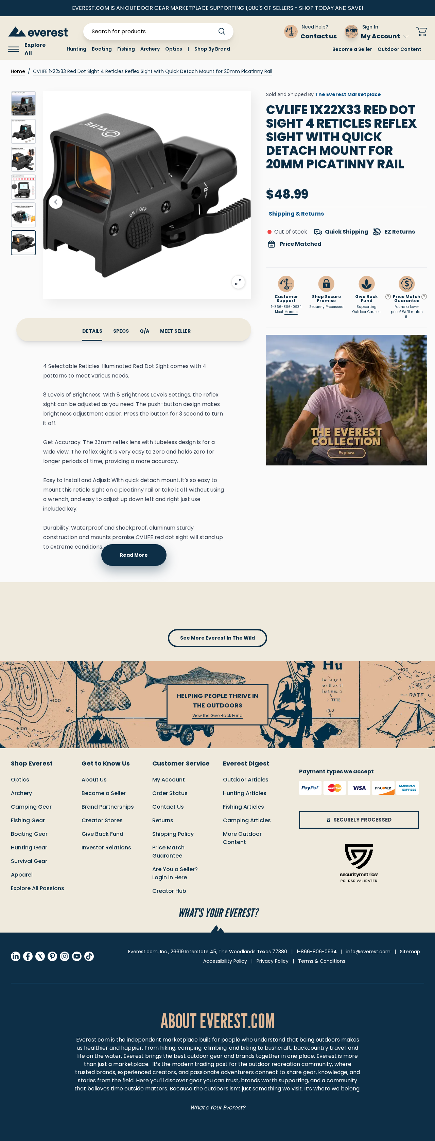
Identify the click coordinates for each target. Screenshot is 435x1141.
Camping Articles (247, 820)
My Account (380, 36)
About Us (94, 780)
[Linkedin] (15, 956)
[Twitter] (40, 956)
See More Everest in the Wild (217, 637)
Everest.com (93, 1040)
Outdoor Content (399, 49)
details (92, 331)
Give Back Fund (102, 834)
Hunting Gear (29, 847)
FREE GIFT (258, 31)
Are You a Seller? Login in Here (175, 873)
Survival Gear (29, 861)
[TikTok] (89, 956)
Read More (134, 555)
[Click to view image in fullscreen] (147, 195)
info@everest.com (368, 951)
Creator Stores (102, 820)
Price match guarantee (168, 852)
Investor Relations (106, 847)
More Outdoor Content (242, 838)
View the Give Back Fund (217, 715)
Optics (20, 780)
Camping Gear (31, 807)
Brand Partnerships (108, 807)
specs (121, 331)
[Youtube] (77, 956)
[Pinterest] (52, 956)
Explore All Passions (37, 888)
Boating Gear (29, 834)
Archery (21, 793)
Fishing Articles (243, 807)
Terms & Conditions (321, 961)
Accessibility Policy (225, 961)
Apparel (22, 875)
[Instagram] (64, 956)
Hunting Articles (244, 793)
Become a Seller (352, 49)
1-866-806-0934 (286, 306)
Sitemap (410, 951)
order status (170, 793)
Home (18, 71)
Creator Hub (169, 891)
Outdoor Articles (245, 780)
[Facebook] (28, 956)
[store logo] (38, 31)
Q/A (144, 331)
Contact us (168, 807)
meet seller (175, 331)
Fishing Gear (28, 820)
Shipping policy (173, 834)
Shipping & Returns (296, 214)
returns (162, 820)
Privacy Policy (273, 961)
